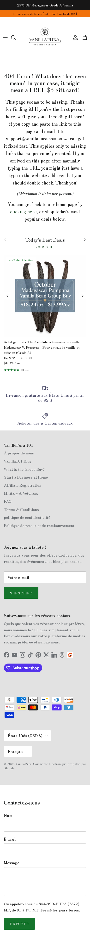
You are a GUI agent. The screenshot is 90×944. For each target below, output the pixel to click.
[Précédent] (7, 295)
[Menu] (5, 37)
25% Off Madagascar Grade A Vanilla (45, 5)
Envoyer (19, 923)
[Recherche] (16, 37)
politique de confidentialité (27, 517)
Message (11, 862)
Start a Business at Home (26, 477)
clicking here (23, 211)
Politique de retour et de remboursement (39, 525)
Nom (8, 815)
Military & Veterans (21, 493)
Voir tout (45, 247)
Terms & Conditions (21, 509)
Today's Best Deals (45, 239)
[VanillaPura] (45, 38)
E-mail (10, 839)
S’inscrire (21, 593)
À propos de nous (19, 453)
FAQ (8, 501)
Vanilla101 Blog (17, 461)
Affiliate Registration (22, 485)
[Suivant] (82, 295)
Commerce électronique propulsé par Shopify (45, 765)
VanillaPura (23, 763)
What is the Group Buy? (24, 469)
